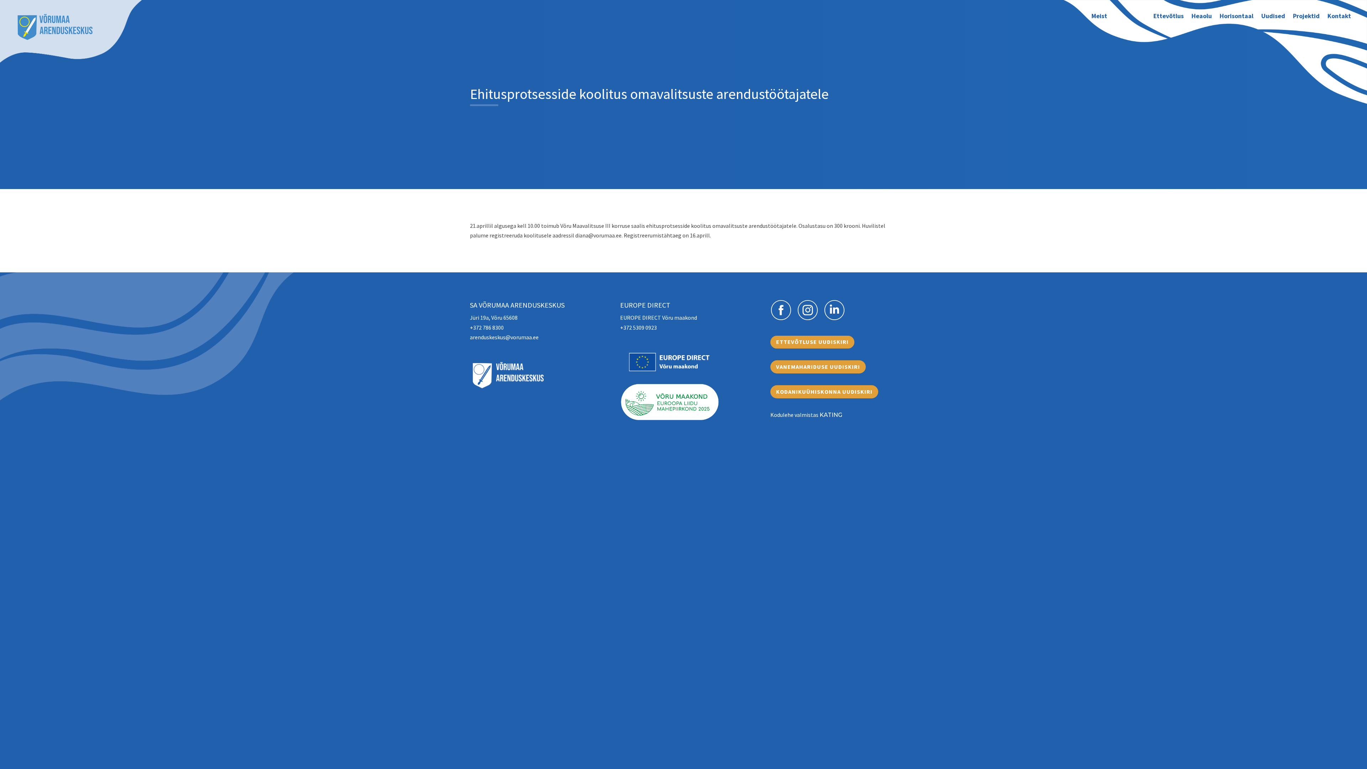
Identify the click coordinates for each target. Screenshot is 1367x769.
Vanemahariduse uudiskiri (818, 366)
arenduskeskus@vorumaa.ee (504, 337)
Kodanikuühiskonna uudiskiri (824, 391)
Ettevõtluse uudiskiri (812, 341)
